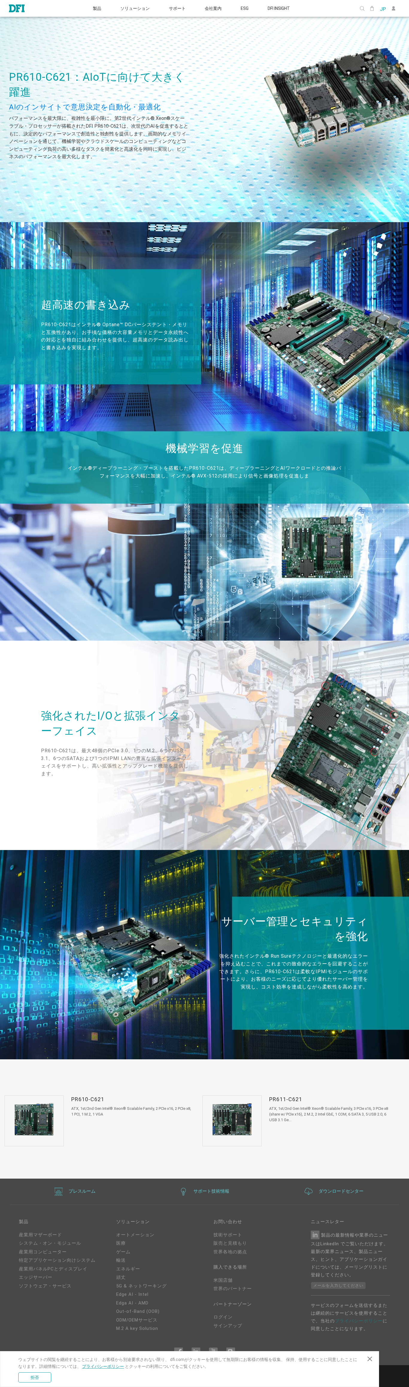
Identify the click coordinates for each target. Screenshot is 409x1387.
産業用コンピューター (43, 1252)
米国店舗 (223, 1280)
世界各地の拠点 (230, 1252)
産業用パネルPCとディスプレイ (53, 1269)
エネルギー (128, 1269)
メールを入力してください (338, 1285)
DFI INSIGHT (279, 8)
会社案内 (213, 8)
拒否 (35, 1377)
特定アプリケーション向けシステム (57, 1260)
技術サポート (227, 1235)
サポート (177, 8)
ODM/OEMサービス (136, 1320)
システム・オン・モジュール (50, 1243)
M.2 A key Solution (137, 1328)
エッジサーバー (35, 1277)
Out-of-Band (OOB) (138, 1311)
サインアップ (227, 1325)
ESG (245, 8)
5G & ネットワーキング (141, 1286)
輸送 (121, 1260)
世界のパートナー (232, 1288)
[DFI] (17, 8)
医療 (121, 1243)
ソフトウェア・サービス (45, 1286)
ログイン (223, 1317)
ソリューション (135, 8)
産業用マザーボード (40, 1235)
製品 (97, 8)
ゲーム (123, 1252)
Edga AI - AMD (132, 1303)
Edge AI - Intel (132, 1294)
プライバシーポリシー (359, 1321)
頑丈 (121, 1277)
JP (383, 8)
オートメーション (135, 1235)
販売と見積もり (230, 1243)
